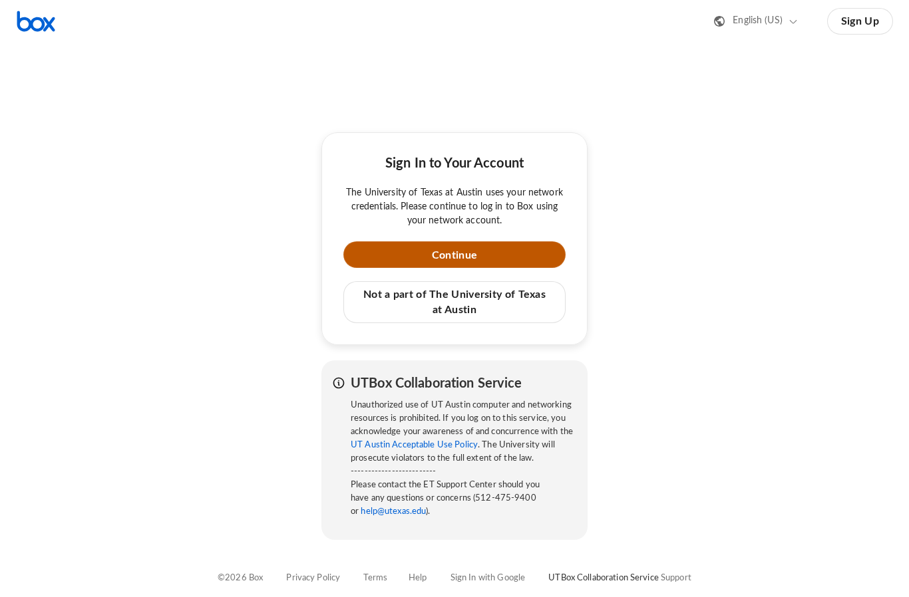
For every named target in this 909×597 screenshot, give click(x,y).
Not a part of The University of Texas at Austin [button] (454, 301)
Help (418, 578)
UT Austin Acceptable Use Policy (414, 445)
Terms (375, 578)
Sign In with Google (488, 578)
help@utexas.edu (393, 511)
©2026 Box (240, 578)
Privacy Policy (313, 578)
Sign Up (860, 21)
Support (676, 578)
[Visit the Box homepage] (36, 21)
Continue (454, 255)
